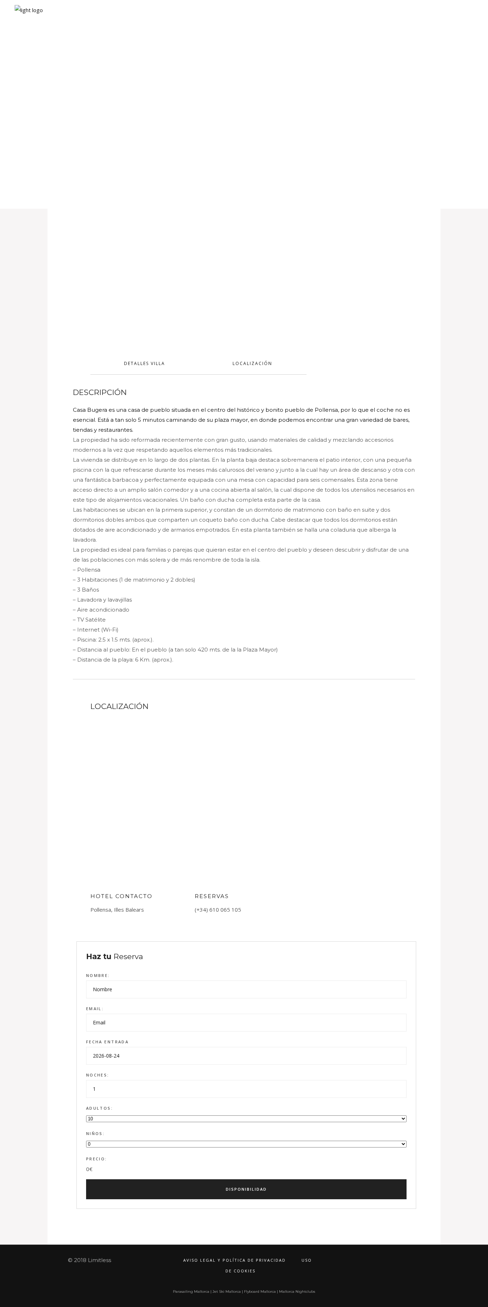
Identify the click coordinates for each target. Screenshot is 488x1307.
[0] (456, 20)
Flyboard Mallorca (260, 1291)
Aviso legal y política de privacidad (234, 1260)
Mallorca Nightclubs (297, 1291)
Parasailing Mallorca (191, 1291)
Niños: (95, 1133)
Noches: (97, 1075)
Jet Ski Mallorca (227, 1291)
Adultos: (99, 1108)
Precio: (96, 1158)
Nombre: (98, 975)
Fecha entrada (107, 1041)
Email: (95, 1008)
